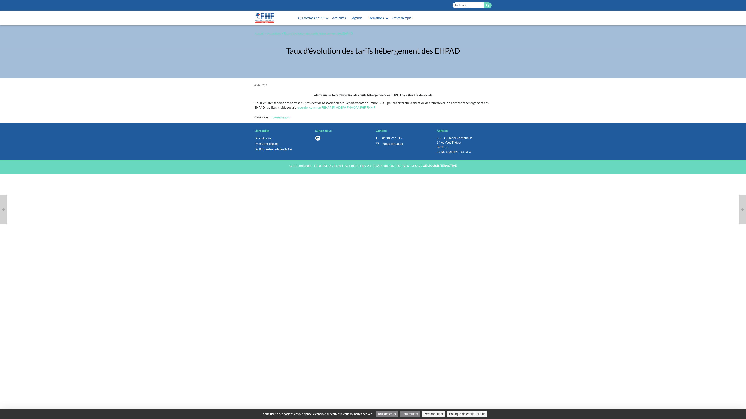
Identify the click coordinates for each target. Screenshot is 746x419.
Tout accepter (387, 414)
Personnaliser (433, 414)
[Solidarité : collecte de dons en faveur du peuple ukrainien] (3, 209)
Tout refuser (410, 414)
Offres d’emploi (402, 18)
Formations (376, 18)
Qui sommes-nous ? (311, 18)
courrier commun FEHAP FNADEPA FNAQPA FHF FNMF (336, 107)
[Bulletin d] (742, 209)
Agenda (357, 18)
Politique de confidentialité (273, 149)
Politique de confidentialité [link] (467, 414)
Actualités (339, 18)
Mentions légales (266, 143)
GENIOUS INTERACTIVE (440, 165)
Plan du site (263, 138)
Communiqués (281, 117)
